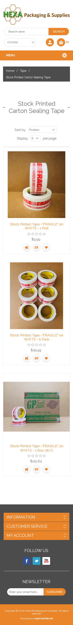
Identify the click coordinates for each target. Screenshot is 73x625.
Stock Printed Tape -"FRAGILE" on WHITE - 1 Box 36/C (36, 448)
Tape (23, 70)
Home (10, 70)
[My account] (50, 42)
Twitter (36, 561)
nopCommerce (43, 618)
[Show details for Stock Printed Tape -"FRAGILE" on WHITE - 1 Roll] (36, 184)
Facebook (27, 561)
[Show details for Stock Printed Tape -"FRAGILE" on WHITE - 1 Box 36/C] (36, 406)
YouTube (46, 561)
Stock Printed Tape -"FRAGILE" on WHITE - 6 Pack (36, 337)
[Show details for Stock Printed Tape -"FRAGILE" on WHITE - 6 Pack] (36, 295)
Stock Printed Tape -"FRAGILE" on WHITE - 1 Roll (36, 226)
